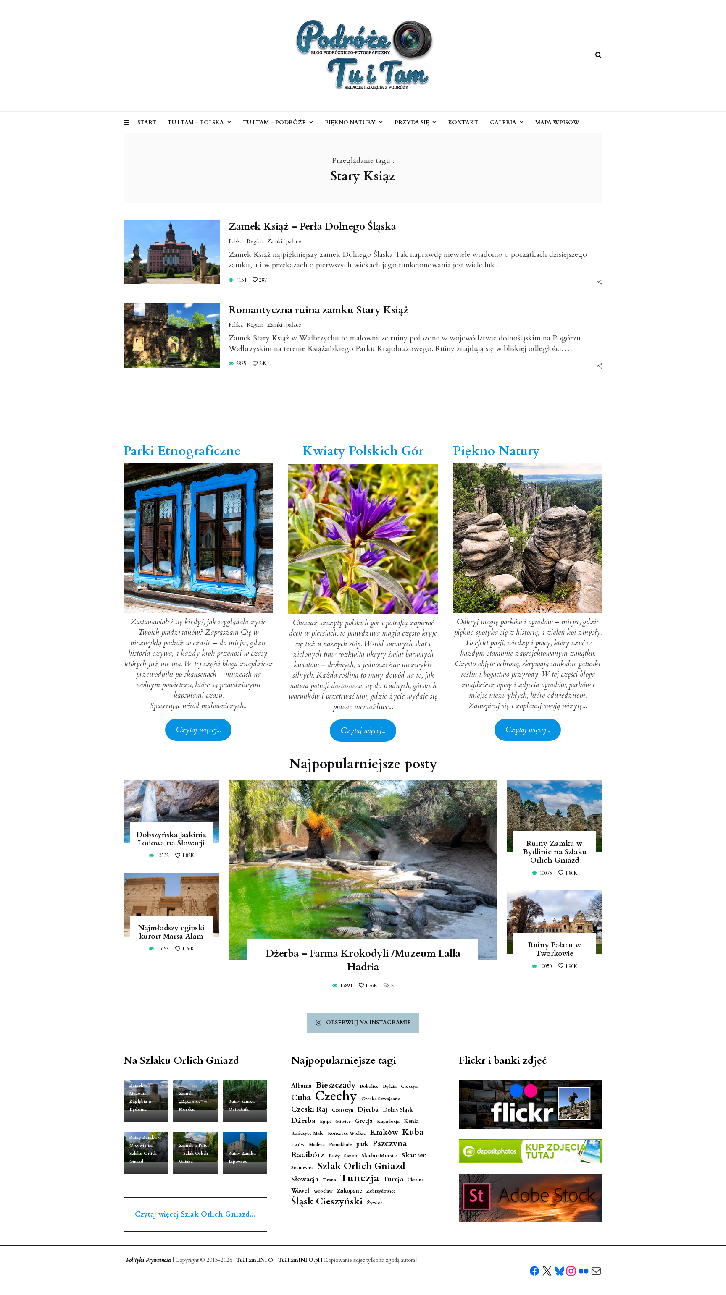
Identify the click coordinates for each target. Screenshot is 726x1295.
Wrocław (323, 1191)
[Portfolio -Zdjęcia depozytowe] (530, 1151)
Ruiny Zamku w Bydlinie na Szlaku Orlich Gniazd (555, 852)
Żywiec (374, 1203)
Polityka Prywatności (148, 1260)
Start (146, 122)
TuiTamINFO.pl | (300, 1260)
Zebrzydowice (381, 1191)
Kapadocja (388, 1121)
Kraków (384, 1132)
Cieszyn (409, 1086)
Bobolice (369, 1086)
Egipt (325, 1121)
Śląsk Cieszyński (327, 1201)
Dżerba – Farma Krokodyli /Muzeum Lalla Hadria (363, 960)
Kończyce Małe (307, 1133)
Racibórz (307, 1155)
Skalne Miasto (379, 1155)
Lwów (298, 1144)
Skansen (414, 1155)
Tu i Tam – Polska (196, 122)
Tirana (329, 1180)
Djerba (368, 1109)
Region (255, 241)
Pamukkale (340, 1144)
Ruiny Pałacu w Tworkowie (554, 949)
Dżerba (303, 1120)
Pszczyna (390, 1143)
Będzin (390, 1086)
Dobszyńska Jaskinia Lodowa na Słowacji (171, 839)
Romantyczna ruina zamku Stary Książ (318, 310)
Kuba (413, 1132)
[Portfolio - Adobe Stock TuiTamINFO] (530, 1198)
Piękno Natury (350, 122)
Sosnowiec (302, 1167)
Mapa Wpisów (557, 122)
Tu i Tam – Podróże (274, 122)
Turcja (393, 1179)
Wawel (300, 1191)
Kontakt (463, 122)
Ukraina (416, 1180)
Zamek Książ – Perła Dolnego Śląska (312, 226)
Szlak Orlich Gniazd (361, 1166)
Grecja (364, 1121)
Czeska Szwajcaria (380, 1099)
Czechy (336, 1096)
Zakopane (349, 1191)
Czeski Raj (309, 1109)
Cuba (301, 1098)
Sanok (350, 1156)
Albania (301, 1086)
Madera (317, 1144)
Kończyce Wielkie (347, 1133)
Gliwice (343, 1121)
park (362, 1144)
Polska (236, 241)
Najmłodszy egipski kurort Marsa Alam (171, 932)
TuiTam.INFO (254, 1260)
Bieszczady (335, 1085)
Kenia (411, 1121)
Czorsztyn (342, 1110)
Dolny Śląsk (398, 1110)
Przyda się (412, 122)
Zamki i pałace (284, 241)
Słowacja (304, 1179)
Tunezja (359, 1178)
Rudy (334, 1156)
